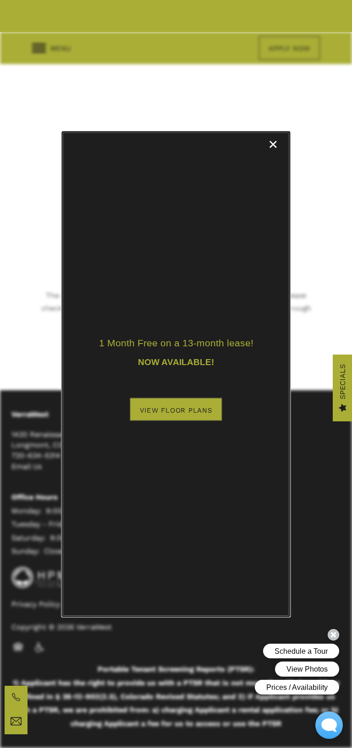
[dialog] (175, 374)
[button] (176, 409)
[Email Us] (16, 721)
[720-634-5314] (16, 697)
